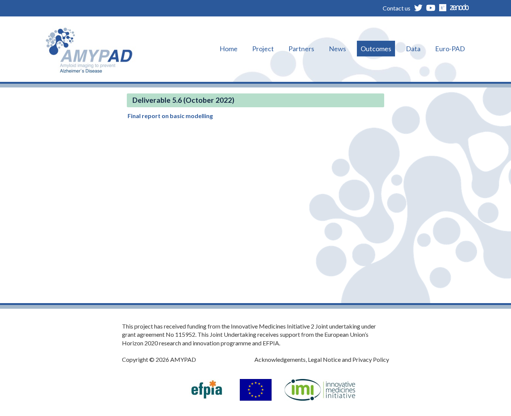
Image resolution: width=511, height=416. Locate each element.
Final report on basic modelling (170, 115)
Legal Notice (324, 359)
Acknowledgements (280, 359)
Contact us (396, 8)
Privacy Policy (370, 359)
